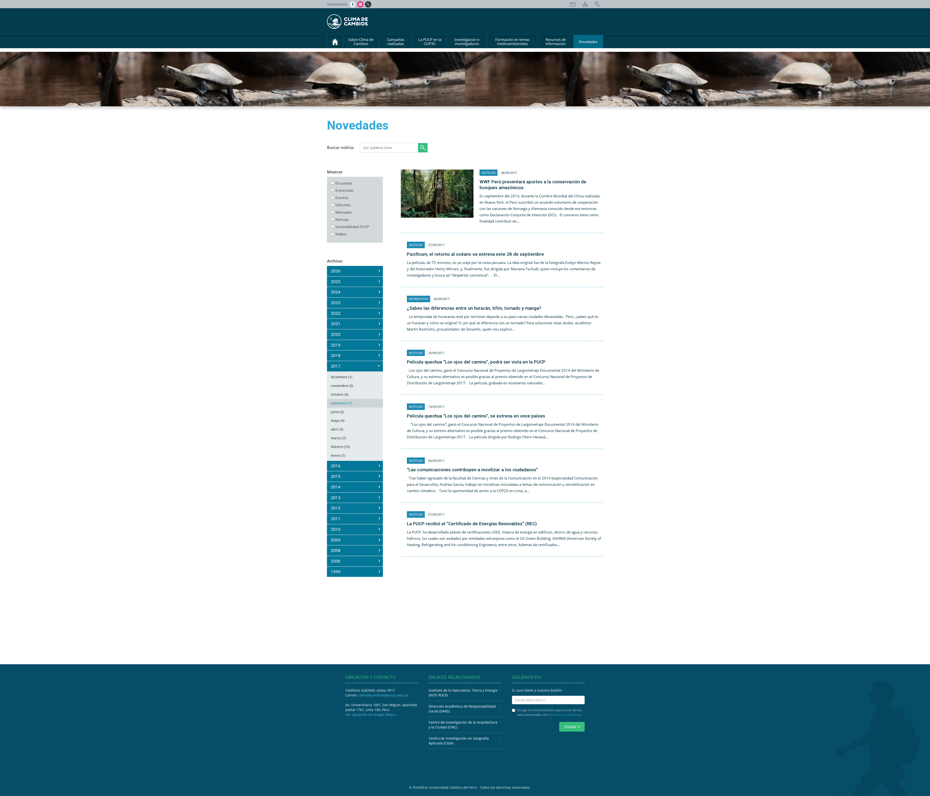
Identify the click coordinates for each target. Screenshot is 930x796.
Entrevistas (344, 190)
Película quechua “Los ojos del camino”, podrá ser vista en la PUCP (476, 362)
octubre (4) (339, 394)
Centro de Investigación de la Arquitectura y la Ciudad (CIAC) (463, 724)
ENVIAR (570, 727)
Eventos (342, 197)
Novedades (588, 41)
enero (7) (338, 455)
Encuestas (343, 183)
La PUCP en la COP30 (429, 41)
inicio (335, 41)
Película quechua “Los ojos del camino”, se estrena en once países (476, 416)
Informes (342, 204)
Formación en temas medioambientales (512, 41)
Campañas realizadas (395, 41)
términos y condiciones (565, 714)
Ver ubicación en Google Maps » (371, 714)
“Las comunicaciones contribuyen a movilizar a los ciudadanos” (472, 469)
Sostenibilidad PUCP (352, 226)
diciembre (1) (341, 377)
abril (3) (337, 429)
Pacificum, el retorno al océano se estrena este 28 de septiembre (475, 254)
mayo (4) (337, 420)
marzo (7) (338, 438)
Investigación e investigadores (467, 41)
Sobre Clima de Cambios (360, 41)
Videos (341, 234)
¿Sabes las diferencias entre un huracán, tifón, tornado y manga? (474, 308)
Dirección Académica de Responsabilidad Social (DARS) (462, 708)
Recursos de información (555, 41)
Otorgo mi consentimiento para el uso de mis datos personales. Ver (549, 712)
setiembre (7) (341, 403)
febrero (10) (340, 446)
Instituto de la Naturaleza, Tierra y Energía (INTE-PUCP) (463, 692)
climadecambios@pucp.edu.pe (383, 695)
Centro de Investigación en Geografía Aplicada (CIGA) (459, 740)
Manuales (343, 212)
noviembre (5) (342, 385)
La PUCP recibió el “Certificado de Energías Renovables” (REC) (472, 523)
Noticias (342, 219)
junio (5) (337, 412)
